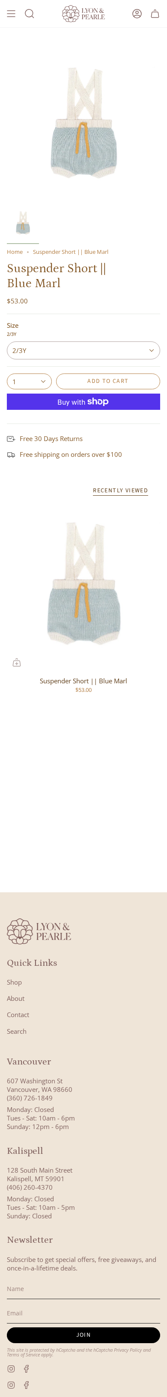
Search (17, 1031)
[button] (30, 14)
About (15, 998)
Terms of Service (23, 1354)
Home (15, 252)
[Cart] (155, 14)
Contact (18, 1014)
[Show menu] (11, 14)
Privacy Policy (128, 1350)
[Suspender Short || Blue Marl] (83, 588)
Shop (14, 982)
